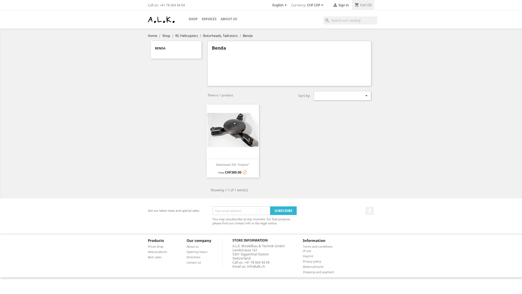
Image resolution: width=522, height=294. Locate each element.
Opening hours (197, 252)
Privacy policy (312, 261)
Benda (160, 48)
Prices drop (155, 246)
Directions (193, 257)
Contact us (194, 262)
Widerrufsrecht (313, 267)
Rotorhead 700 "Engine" (232, 165)
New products (157, 252)
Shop (193, 19)
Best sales (154, 257)
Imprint (308, 256)
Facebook (370, 211)
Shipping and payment (318, 272)
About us (229, 19)
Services (209, 19)
